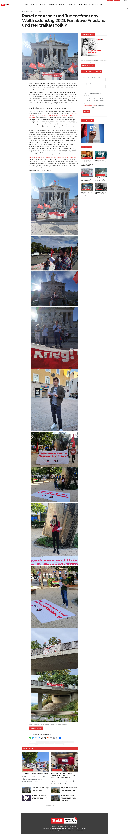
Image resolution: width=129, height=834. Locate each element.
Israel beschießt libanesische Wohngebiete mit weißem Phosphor (101, 179)
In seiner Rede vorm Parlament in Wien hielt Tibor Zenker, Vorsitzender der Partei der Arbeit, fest (53, 115)
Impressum (68, 830)
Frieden (47, 741)
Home (23, 11)
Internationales (86, 157)
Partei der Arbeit (81, 4)
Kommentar (70, 4)
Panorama (33, 4)
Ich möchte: (86, 90)
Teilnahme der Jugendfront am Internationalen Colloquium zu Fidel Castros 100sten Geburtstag (63, 775)
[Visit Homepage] (8, 4)
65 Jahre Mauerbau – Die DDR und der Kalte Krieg (100, 193)
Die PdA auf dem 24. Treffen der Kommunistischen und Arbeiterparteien (40, 789)
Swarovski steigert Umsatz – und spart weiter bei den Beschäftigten (87, 194)
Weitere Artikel (50, 805)
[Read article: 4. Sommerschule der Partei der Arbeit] (35, 761)
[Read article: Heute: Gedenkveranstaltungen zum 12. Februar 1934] (87, 172)
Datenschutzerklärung (90, 105)
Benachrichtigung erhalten (36, 728)
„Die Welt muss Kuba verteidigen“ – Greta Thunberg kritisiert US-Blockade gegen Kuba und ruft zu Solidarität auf (87, 163)
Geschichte (85, 175)
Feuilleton (61, 4)
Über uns (102, 4)
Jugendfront (62, 741)
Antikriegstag (39, 741)
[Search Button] (127, 8)
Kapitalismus (70, 741)
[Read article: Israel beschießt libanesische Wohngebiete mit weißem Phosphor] (101, 172)
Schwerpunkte (93, 4)
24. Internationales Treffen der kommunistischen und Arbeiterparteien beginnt (69, 789)
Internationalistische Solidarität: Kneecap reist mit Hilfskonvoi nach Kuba (100, 162)
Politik (25, 4)
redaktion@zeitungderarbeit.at (56, 830)
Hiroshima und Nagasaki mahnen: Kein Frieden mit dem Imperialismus (39, 797)
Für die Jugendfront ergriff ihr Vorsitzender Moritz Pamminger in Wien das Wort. (53, 157)
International (42, 4)
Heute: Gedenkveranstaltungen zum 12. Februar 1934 (86, 179)
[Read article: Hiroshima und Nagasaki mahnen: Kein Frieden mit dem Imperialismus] (26, 798)
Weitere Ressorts (29, 11)
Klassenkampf (52, 4)
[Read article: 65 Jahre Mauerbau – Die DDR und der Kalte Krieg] (101, 187)
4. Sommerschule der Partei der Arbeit (35, 773)
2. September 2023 (26, 30)
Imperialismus (53, 741)
